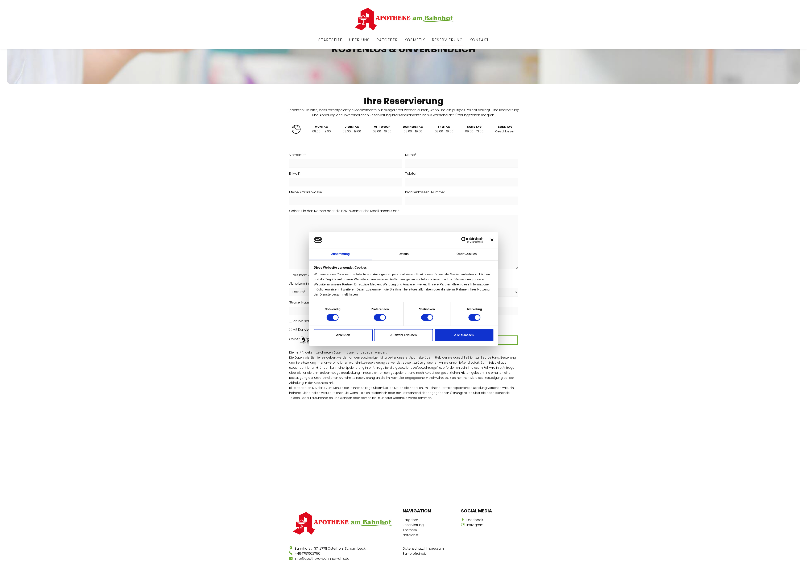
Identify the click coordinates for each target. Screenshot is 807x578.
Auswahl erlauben (403, 335)
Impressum (435, 548)
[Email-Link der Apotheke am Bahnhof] (292, 558)
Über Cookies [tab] (466, 254)
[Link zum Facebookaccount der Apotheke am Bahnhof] (464, 519)
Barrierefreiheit (414, 553)
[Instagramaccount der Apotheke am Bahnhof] (464, 525)
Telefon (411, 173)
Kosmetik (415, 39)
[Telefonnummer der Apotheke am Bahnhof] (292, 553)
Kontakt (479, 39)
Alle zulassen (464, 335)
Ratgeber (387, 39)
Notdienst (410, 535)
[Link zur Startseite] (403, 19)
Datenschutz (413, 548)
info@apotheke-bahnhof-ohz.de (322, 558)
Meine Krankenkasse (305, 192)
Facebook (475, 519)
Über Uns (359, 39)
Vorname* (297, 154)
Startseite (330, 39)
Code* (294, 339)
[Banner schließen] (492, 240)
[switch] (380, 317)
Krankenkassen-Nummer (425, 192)
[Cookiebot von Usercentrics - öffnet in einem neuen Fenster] (464, 240)
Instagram (475, 525)
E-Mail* (295, 173)
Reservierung (447, 39)
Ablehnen (343, 335)
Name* (411, 154)
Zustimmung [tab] (340, 254)
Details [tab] (403, 254)
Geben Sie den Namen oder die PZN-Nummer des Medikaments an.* (344, 211)
